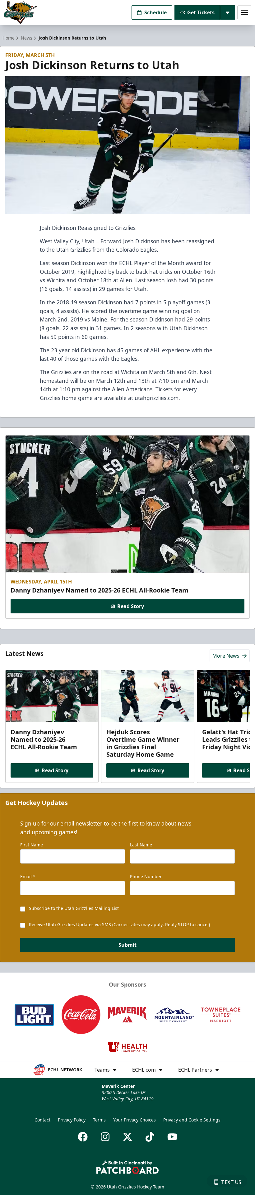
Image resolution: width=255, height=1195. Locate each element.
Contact (42, 1120)
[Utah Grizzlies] (20, 12)
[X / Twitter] (127, 1136)
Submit (127, 944)
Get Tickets (201, 12)
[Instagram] (105, 1136)
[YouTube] (172, 1136)
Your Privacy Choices (134, 1120)
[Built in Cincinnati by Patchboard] (127, 1167)
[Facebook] (82, 1136)
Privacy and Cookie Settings (191, 1120)
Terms (99, 1120)
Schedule (155, 12)
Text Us (231, 1182)
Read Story (130, 606)
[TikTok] (150, 1136)
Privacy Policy (72, 1120)
